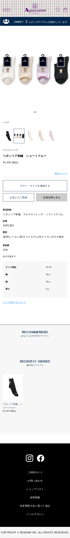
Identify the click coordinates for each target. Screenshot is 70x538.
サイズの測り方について (14, 302)
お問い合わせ (35, 480)
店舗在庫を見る (51, 197)
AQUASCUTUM (10, 150)
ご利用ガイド (35, 472)
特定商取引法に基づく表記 (35, 505)
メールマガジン (35, 514)
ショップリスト (35, 489)
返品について (61, 173)
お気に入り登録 (18, 197)
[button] (4, 70)
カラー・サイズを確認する (35, 185)
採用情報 (35, 497)
